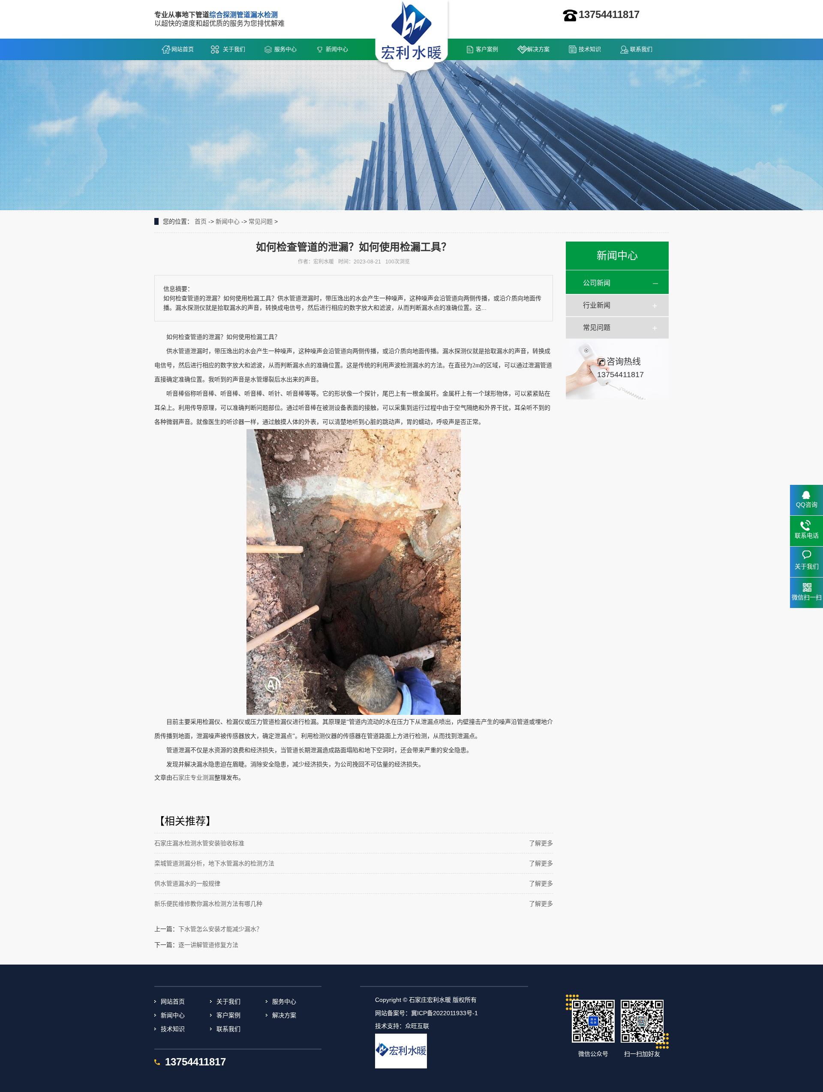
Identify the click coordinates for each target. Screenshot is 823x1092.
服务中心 (285, 49)
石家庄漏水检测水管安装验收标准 (199, 843)
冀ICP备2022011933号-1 (444, 1013)
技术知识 (590, 49)
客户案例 (487, 49)
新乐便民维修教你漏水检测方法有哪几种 (208, 903)
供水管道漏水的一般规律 (187, 883)
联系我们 (641, 49)
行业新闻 (596, 305)
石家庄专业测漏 (193, 777)
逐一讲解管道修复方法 (208, 944)
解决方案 (538, 49)
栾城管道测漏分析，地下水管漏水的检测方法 (214, 863)
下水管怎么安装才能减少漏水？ (220, 929)
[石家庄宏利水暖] (412, 39)
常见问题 (261, 221)
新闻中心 (337, 49)
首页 (201, 221)
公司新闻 (596, 283)
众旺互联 (417, 1025)
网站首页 (182, 49)
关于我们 (234, 49)
